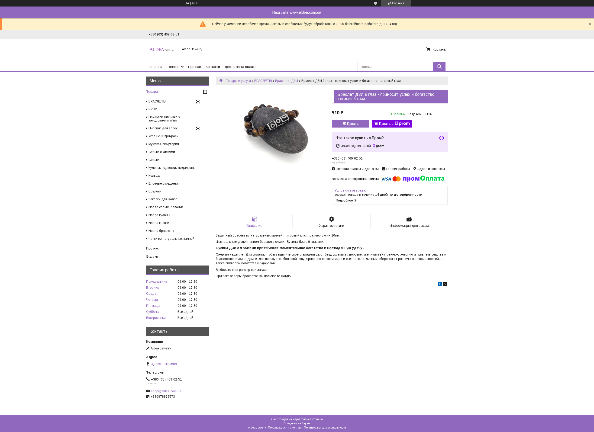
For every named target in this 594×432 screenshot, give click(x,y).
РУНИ (152, 109)
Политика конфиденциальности (325, 427)
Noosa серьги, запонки (165, 207)
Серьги (153, 160)
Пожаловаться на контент (285, 427)
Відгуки (152, 256)
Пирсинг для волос (163, 128)
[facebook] (440, 284)
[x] (445, 284)
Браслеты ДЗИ (286, 81)
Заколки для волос (162, 199)
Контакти (213, 67)
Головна (155, 67)
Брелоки (154, 191)
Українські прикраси (163, 136)
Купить (353, 123)
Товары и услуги (238, 81)
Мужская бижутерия (163, 144)
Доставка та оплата (240, 67)
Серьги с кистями (161, 152)
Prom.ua (317, 419)
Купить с (386, 123)
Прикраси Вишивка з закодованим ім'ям (164, 118)
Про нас (194, 67)
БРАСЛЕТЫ (263, 81)
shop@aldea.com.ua (166, 391)
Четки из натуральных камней (171, 238)
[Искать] (439, 66)
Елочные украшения (164, 183)
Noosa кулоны (159, 215)
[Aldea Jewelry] (162, 49)
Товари (172, 67)
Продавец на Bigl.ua (297, 423)
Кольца (154, 175)
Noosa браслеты (161, 231)
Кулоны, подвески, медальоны (171, 168)
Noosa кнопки (158, 223)
